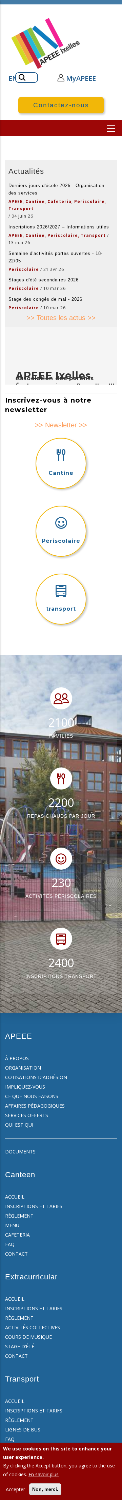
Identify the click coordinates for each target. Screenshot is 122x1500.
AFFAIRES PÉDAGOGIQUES (35, 1106)
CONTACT (16, 1254)
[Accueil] (46, 43)
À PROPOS (17, 1058)
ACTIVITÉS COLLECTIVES (32, 1327)
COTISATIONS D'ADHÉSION (36, 1077)
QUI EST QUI (19, 1125)
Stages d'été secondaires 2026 (43, 279)
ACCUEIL (14, 1196)
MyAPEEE (81, 78)
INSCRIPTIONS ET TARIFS (33, 1206)
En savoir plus (43, 1474)
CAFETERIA (17, 1235)
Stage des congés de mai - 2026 (45, 299)
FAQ (10, 1244)
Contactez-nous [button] (61, 105)
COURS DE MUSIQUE (28, 1337)
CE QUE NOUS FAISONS (31, 1096)
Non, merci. (45, 1489)
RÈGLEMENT (19, 1215)
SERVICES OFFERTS (26, 1115)
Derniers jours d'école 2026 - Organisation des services (56, 189)
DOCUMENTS (20, 1151)
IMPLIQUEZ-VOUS (25, 1087)
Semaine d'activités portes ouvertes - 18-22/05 (55, 257)
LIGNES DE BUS (22, 1429)
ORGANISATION (23, 1067)
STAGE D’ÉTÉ (19, 1346)
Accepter (15, 1489)
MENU (12, 1225)
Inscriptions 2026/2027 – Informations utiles (58, 226)
